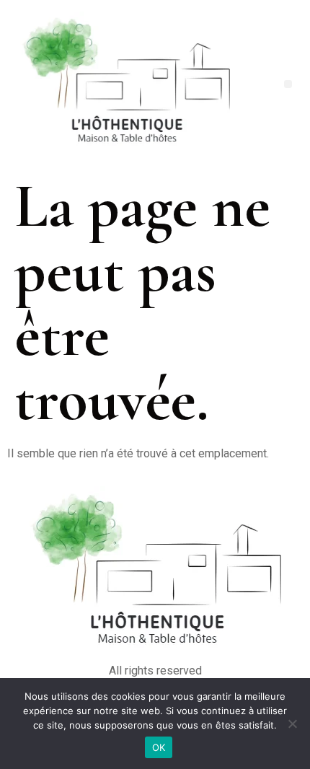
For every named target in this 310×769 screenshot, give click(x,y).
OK (159, 747)
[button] (288, 84)
